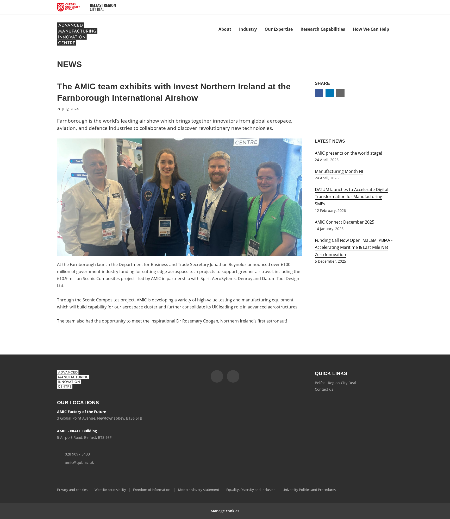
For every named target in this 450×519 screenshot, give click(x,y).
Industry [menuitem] (248, 29)
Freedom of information (152, 489)
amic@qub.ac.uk (79, 462)
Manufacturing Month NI (339, 171)
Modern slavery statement (198, 489)
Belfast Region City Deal (335, 382)
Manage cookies (225, 510)
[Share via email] (340, 93)
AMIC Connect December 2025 (344, 222)
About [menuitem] (224, 29)
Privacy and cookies (72, 489)
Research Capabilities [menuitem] (323, 29)
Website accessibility (110, 489)
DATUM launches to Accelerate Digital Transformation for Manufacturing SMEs (351, 196)
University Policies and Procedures (309, 489)
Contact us (324, 389)
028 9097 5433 (77, 454)
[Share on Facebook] (319, 93)
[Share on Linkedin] (330, 93)
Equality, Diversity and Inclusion (251, 489)
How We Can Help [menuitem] (371, 29)
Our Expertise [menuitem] (279, 29)
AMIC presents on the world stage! (348, 153)
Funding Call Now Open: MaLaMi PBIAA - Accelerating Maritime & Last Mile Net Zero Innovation (353, 247)
